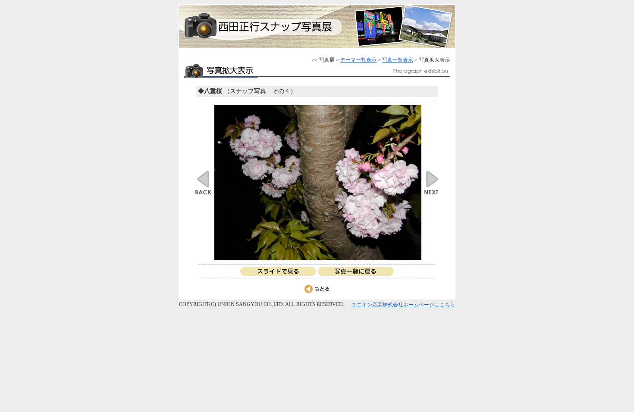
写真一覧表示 (397, 60)
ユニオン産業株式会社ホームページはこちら (403, 305)
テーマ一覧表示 (358, 60)
